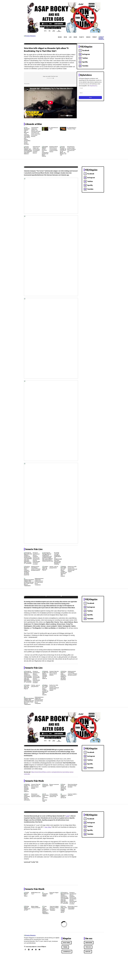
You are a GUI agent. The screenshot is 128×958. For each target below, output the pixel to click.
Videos (88, 37)
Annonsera (88, 942)
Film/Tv (81, 37)
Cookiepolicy (67, 951)
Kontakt (88, 951)
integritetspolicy (93, 85)
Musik (60, 37)
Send (90, 97)
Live (70, 37)
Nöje (65, 37)
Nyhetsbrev (66, 942)
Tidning (65, 947)
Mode (75, 37)
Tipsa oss (88, 947)
